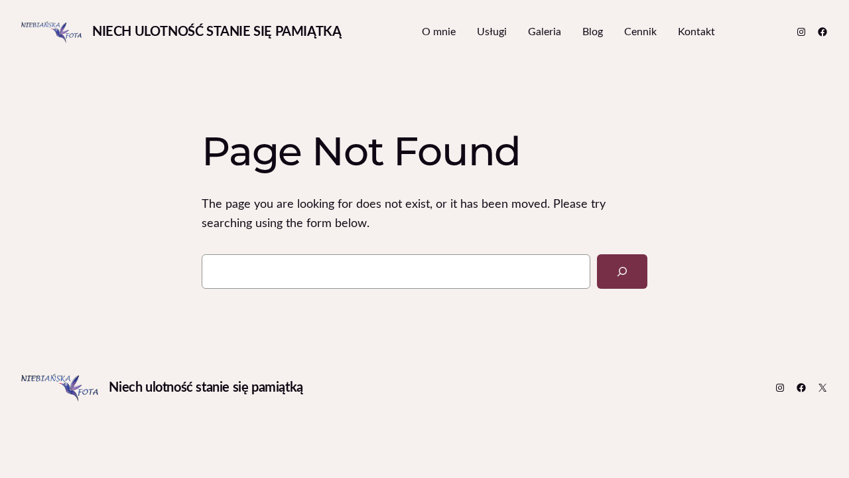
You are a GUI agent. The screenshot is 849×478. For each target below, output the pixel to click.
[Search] (622, 271)
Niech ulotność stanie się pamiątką (216, 32)
